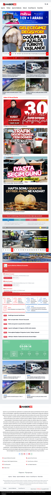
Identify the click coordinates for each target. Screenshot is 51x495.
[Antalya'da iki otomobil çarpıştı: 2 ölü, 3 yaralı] (13, 387)
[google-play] (29, 472)
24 (43, 53)
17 (31, 53)
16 (29, 53)
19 (34, 53)
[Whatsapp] (31, 454)
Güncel (25, 8)
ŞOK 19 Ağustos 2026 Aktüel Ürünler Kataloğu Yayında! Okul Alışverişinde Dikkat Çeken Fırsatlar (21, 301)
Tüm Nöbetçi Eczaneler (26, 294)
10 (19, 53)
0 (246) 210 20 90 (8, 285)
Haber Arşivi (6, 467)
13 (24, 53)
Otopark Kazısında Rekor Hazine (9, 301)
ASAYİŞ (32, 298)
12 (22, 53)
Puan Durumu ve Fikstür (33, 461)
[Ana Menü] (47, 4)
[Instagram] (27, 454)
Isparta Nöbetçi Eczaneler (9, 458)
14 (26, 53)
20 (36, 53)
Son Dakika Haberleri (31, 464)
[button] (46, 17)
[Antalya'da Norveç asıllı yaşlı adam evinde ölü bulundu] (37, 387)
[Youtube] (29, 454)
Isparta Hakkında (16, 8)
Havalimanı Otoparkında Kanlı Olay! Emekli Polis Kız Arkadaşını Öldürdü (39, 309)
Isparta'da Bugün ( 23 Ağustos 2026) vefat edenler (22, 328)
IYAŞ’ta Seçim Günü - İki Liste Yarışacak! (18, 319)
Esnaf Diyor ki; (32, 8)
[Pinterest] (24, 454)
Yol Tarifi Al (16, 277)
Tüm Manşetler (7, 464)
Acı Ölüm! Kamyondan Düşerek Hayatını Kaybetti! (34, 301)
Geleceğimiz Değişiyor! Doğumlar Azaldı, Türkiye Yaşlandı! (23, 332)
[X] (22, 454)
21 (38, 53)
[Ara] (45, 4)
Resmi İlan (40, 8)
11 (20, 53)
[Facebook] (19, 454)
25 (45, 53)
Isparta (3, 8)
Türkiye (8, 8)
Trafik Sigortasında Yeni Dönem (16, 315)
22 (40, 53)
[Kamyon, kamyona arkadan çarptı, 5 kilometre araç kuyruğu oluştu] (13, 367)
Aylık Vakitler (7, 358)
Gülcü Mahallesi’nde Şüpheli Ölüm (16, 309)
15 (27, 53)
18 (33, 53)
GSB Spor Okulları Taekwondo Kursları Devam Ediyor (22, 336)
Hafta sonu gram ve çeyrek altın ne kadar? (19, 323)
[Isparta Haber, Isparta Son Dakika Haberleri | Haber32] (9, 4)
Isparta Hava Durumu (32, 458)
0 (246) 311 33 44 (8, 277)
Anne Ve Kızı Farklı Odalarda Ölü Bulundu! (45, 301)
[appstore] (21, 472)
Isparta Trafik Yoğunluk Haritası (10, 461)
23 (41, 53)
